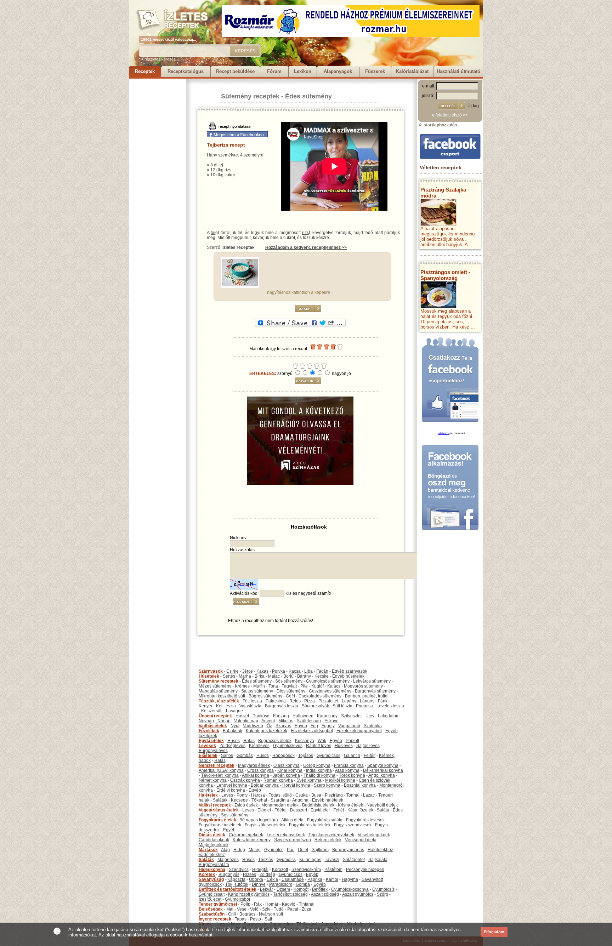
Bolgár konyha (265, 785)
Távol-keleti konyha (220, 775)
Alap (225, 849)
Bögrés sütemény (265, 696)
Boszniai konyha (360, 785)
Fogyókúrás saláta (324, 819)
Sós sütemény (288, 681)
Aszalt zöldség (325, 894)
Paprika (314, 879)
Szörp (382, 894)
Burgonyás (229, 874)
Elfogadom (494, 932)
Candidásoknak (214, 839)
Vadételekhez (212, 854)
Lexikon (302, 71)
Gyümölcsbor (237, 899)
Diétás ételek (212, 834)
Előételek (208, 755)
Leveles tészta (390, 705)
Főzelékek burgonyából (359, 730)
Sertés (229, 676)
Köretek (207, 874)
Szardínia (280, 800)
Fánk (382, 701)
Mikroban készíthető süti (222, 696)
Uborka (256, 879)
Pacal (292, 909)
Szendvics (239, 869)
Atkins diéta (292, 819)
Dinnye (259, 884)
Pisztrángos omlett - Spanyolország (445, 275)
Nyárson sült (271, 914)
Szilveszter (351, 715)
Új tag (473, 105)
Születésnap (309, 720)
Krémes (242, 686)
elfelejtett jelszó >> (450, 115)
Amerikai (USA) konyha (221, 770)
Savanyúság (211, 879)
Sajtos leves (368, 745)
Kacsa (295, 671)
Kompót (301, 889)
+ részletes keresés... (160, 59)
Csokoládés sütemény (320, 696)
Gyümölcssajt (212, 894)
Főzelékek (209, 730)
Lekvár (266, 889)
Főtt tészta (252, 701)
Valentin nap (246, 720)
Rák (258, 904)
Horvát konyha (296, 785)
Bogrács (247, 914)
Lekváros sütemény (372, 681)
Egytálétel (320, 810)
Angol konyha (381, 775)
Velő (254, 909)
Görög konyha (316, 765)
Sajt (268, 919)
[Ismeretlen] (240, 284)
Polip (245, 904)
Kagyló (288, 904)
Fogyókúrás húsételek (220, 824)
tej (221, 165)
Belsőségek (211, 909)
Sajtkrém (320, 849)
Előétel (264, 810)
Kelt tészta (226, 705)
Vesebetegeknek (374, 834)
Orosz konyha (260, 770)
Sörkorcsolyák (315, 705)
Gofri (290, 696)
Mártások (208, 849)
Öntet (303, 849)
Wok (322, 740)
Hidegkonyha (212, 869)
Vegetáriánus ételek (219, 810)
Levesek (207, 745)
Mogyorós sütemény (363, 686)
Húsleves (344, 745)
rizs (228, 169)
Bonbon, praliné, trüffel (367, 696)
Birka (260, 676)
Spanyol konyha (382, 765)
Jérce (247, 671)
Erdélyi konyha (230, 790)
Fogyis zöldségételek (265, 824)
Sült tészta (342, 705)
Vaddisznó (253, 725)
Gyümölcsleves (287, 745)
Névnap (206, 720)
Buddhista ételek (318, 805)
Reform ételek (327, 839)
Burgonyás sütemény (375, 691)
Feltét (338, 810)
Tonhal (352, 795)
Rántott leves (318, 745)
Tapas (240, 919)
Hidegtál (260, 869)
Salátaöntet (354, 859)
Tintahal (306, 904)
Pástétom (333, 869)
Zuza (306, 909)
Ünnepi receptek (215, 715)
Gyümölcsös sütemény (328, 681)
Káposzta (236, 879)
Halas (249, 740)
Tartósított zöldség (290, 894)
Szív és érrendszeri (292, 839)
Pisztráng (334, 795)
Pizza (309, 701)
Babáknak (232, 730)
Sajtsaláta (377, 859)
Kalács (333, 686)
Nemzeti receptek (216, 765)
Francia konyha (349, 765)
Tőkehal (259, 800)
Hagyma (350, 879)
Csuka (301, 795)
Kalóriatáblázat (412, 71)
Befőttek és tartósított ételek (227, 889)
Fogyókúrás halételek (309, 824)
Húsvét (242, 715)
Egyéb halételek (327, 800)
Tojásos (305, 755)
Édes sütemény (308, 96)
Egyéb (301, 725)
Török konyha (352, 775)
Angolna (300, 800)
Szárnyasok (211, 671)
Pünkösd (261, 715)
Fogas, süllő (280, 795)
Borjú (288, 676)
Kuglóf (317, 686)
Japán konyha (286, 775)
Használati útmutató (458, 71)
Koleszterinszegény (252, 839)
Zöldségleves (232, 745)
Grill (232, 914)
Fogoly (328, 725)
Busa (316, 795)
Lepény (349, 701)
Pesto (255, 919)
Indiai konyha (319, 770)
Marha (245, 676)
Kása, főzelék (360, 810)
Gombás (245, 755)
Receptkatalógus (186, 71)
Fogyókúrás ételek (217, 819)
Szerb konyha (327, 785)
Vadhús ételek (213, 725)
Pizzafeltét (328, 701)
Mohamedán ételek (280, 805)
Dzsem (283, 889)
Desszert (298, 810)
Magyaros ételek (254, 765)
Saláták (220, 800)
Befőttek (320, 889)
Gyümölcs (273, 849)
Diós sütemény (291, 691)
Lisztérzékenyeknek (286, 834)
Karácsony (327, 715)
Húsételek (209, 676)
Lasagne (234, 710)
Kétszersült (211, 710)
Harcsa (258, 795)
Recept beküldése (235, 71)
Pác (290, 849)
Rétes (295, 701)
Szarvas (283, 725)
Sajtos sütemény (257, 691)
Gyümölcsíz (383, 889)
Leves (227, 795)
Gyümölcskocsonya (350, 889)
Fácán (322, 671)
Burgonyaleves (213, 750)
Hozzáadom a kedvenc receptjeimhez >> (306, 247)
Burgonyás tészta (281, 705)
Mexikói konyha (340, 780)
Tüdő (279, 909)
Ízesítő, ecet (210, 899)
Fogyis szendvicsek (353, 824)
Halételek (208, 795)
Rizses (249, 874)
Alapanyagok (338, 71)
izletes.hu (443, 433)
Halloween (303, 715)
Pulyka (278, 671)
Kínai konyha (289, 770)
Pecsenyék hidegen (365, 869)
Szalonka (373, 725)
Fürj (314, 725)
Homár (271, 904)
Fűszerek (375, 71)
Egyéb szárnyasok (349, 671)
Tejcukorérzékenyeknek (331, 834)
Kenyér (205, 705)
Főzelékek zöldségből (312, 730)
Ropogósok (283, 755)
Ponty (242, 795)
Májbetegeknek (213, 844)
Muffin (259, 686)
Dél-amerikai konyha (383, 770)
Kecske (321, 676)
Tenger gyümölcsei (218, 904)
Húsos (233, 740)
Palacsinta (276, 701)
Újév (370, 715)
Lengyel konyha (231, 785)
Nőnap (224, 720)
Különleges (310, 859)
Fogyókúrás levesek (365, 819)
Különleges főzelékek (266, 730)
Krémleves (259, 745)
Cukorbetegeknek (246, 834)
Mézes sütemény (215, 686)
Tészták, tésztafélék (219, 701)
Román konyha (278, 780)
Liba (308, 671)
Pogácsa (364, 705)
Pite (304, 686)
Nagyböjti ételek (382, 805)
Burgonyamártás (348, 849)
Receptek (145, 71)
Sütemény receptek (250, 96)
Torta (273, 686)
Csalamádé (293, 879)
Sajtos (227, 755)
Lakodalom (389, 715)
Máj (229, 909)
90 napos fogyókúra (259, 819)
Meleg (255, 849)
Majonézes (228, 859)
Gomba (303, 884)
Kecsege (239, 800)
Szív (266, 909)
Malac (274, 676)
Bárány (304, 676)
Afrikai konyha (255, 775)
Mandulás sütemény (218, 691)
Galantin (352, 755)
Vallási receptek (215, 805)
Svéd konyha (309, 780)
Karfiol (332, 879)
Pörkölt (352, 740)
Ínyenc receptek (215, 919)
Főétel (280, 810)
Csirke (232, 671)
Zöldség (267, 874)
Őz (269, 725)
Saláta (383, 810)
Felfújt (369, 755)
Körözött (280, 869)
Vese (241, 909)
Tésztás (265, 859)
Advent (268, 720)
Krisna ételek (350, 805)
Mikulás (285, 720)
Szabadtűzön (212, 914)
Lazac (369, 795)
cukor (230, 174)
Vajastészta (250, 705)
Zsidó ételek (246, 805)
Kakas (262, 671)
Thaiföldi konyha (319, 775)
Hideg (239, 849)
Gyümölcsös (328, 755)
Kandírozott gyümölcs (249, 894)
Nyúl (235, 725)
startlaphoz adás (440, 124)
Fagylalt (289, 686)
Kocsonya (304, 740)
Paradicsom (280, 884)
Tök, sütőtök (236, 884)
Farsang (281, 715)
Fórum (274, 71)
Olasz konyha (286, 765)
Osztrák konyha (245, 780)
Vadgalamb (349, 725)
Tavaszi (332, 859)
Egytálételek (211, 740)
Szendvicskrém (306, 869)
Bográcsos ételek (274, 740)
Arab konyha (347, 770)
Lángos (367, 701)
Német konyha (213, 780)
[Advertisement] (157, 185)
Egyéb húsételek (348, 676)
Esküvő (331, 720)
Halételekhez (380, 849)
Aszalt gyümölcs (357, 894)
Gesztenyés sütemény (330, 691)
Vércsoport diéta (360, 839)
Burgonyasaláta (214, 864)
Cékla (272, 879)
